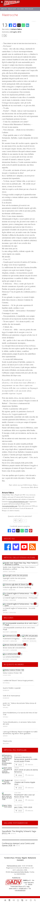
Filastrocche (7, 741)
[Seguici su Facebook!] (7, 547)
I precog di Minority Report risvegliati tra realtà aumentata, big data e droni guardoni (20, 733)
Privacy (18, 858)
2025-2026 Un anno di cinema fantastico (26, 771)
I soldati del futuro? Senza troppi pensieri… (18, 680)
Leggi (20, 765)
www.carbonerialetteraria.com (18, 501)
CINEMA (16, 767)
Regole (24, 858)
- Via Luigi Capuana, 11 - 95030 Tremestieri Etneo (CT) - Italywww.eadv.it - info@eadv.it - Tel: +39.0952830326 (21, 885)
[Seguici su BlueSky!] (16, 547)
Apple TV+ (4, 9)
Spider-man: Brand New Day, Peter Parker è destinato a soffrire (19, 568)
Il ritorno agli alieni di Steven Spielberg (17, 587)
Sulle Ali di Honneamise (11, 696)
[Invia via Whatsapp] (23, 25)
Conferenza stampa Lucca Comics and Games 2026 (18, 844)
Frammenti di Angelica (11, 639)
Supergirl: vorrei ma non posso (14, 578)
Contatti (20, 860)
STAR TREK (17, 792)
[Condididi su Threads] (19, 25)
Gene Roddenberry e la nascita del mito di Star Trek (20, 714)
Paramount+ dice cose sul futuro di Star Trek (24, 796)
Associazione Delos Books (20, 872)
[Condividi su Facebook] (10, 25)
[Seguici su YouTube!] (24, 547)
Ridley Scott (12, 9)
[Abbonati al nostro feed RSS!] (32, 547)
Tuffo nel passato (29, 639)
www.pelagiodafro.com (9, 506)
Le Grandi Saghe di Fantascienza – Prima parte (20, 598)
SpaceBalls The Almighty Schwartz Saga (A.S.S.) (19, 832)
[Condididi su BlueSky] (15, 25)
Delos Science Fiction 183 (12, 673)
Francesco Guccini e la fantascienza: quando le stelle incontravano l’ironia (25, 759)
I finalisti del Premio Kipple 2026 (24, 783)
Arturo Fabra (16, 29)
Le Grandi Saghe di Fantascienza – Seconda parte (19, 609)
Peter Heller (29, 9)
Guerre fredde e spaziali (11, 688)
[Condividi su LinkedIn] (27, 25)
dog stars (20, 9)
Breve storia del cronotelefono (14, 648)
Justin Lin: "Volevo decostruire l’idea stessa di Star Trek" (19, 704)
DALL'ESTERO (18, 805)
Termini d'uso (9, 858)
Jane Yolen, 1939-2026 (23, 807)
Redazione (32, 858)
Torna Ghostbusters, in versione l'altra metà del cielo (19, 723)
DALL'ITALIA (17, 755)
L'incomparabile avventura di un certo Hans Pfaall (19, 628)
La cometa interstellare (11, 657)
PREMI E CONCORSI (20, 780)
